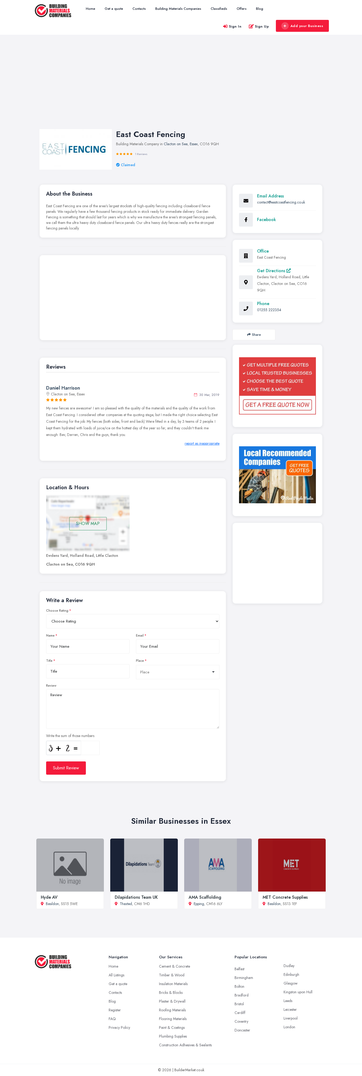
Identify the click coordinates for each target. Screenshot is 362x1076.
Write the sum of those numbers (70, 735)
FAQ (112, 1018)
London (289, 1027)
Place (140, 660)
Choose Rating (57, 610)
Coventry (241, 1021)
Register (115, 1010)
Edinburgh (291, 974)
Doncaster (242, 1030)
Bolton (239, 986)
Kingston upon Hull (298, 992)
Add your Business (306, 25)
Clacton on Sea (176, 144)
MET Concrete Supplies (285, 897)
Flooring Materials (173, 1018)
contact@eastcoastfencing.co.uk (281, 202)
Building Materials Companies (178, 8)
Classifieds (219, 8)
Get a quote (114, 8)
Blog (259, 8)
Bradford (242, 995)
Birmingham (244, 977)
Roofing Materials (172, 1010)
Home (90, 8)
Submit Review (66, 768)
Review (51, 685)
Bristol (239, 1004)
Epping (199, 903)
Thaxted (126, 903)
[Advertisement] (181, 87)
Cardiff (240, 1012)
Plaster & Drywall (172, 1001)
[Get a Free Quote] (277, 385)
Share (256, 334)
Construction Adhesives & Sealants (185, 1045)
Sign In (235, 26)
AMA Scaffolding (205, 897)
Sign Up (262, 26)
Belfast (239, 969)
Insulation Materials (173, 983)
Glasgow (291, 983)
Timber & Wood (171, 975)
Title (49, 660)
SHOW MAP (88, 524)
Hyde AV (49, 897)
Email (140, 635)
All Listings (116, 975)
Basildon (52, 903)
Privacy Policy (119, 1027)
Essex (194, 144)
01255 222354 (269, 309)
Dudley (289, 965)
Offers (241, 8)
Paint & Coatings (172, 1027)
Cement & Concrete (174, 966)
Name (50, 635)
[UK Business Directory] (277, 474)
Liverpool (291, 1018)
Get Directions (271, 271)
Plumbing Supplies (173, 1036)
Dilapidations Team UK (136, 897)
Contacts (139, 8)
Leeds (288, 1000)
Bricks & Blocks (171, 992)
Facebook (266, 220)
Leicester (290, 1009)
